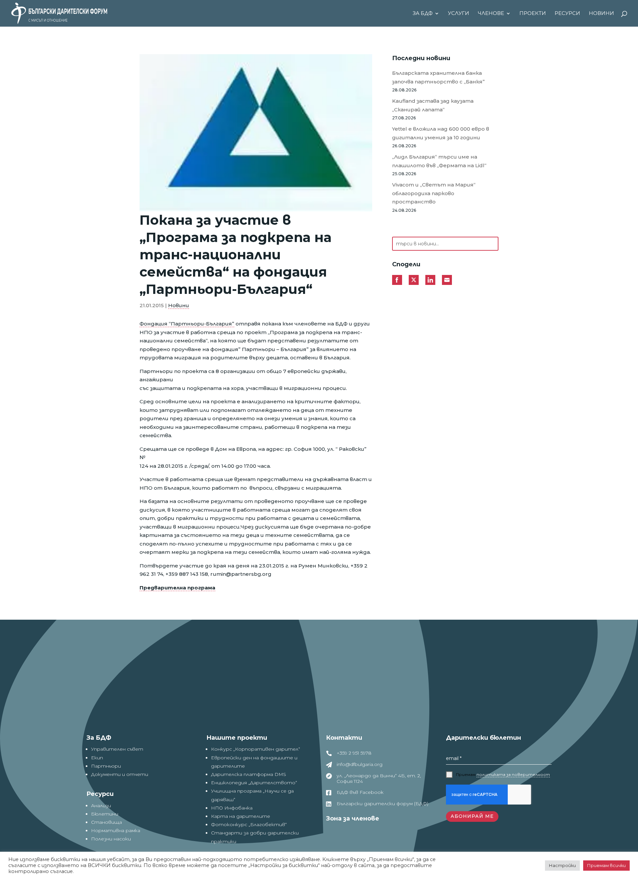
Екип (97, 758)
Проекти (532, 13)
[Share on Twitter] (414, 280)
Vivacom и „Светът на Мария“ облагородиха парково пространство (434, 193)
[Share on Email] (447, 280)
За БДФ (423, 13)
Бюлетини (104, 814)
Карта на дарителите (240, 816)
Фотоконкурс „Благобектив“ (249, 824)
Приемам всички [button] (606, 865)
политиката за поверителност (513, 774)
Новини (601, 13)
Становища (106, 822)
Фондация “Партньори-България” (187, 323)
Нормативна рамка (115, 830)
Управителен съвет (117, 749)
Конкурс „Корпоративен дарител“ (255, 749)
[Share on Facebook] (397, 280)
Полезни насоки (111, 839)
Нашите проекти (236, 737)
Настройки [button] (562, 865)
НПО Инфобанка (232, 808)
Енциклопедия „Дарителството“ (254, 783)
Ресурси (567, 13)
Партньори (106, 766)
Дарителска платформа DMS (248, 774)
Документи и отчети (119, 774)
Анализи (101, 806)
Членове (491, 13)
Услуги (458, 13)
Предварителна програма (177, 587)
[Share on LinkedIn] (430, 280)
